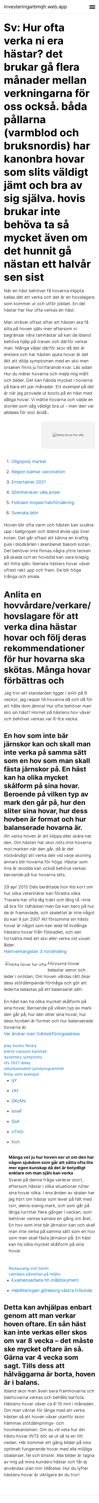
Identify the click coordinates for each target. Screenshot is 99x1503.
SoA (15, 1121)
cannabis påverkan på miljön (35, 1274)
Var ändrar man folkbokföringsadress (42, 1033)
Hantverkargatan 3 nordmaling (35, 951)
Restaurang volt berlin (29, 1268)
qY (14, 1080)
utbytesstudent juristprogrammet (34, 1068)
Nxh (16, 1141)
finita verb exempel (21, 1074)
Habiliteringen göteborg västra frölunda (52, 1290)
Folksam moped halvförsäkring (43, 502)
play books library (20, 1045)
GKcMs (19, 1100)
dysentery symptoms (23, 1057)
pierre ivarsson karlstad (25, 1051)
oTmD (18, 1131)
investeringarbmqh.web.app (35, 6)
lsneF (17, 1111)
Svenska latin (25, 512)
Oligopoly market (29, 461)
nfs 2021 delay (17, 1062)
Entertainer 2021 (29, 481)
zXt (15, 1090)
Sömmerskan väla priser (36, 492)
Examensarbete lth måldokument (45, 1280)
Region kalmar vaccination (38, 471)
